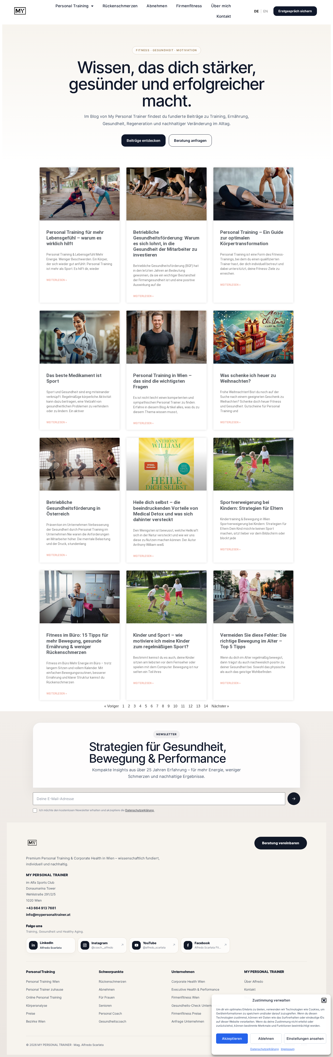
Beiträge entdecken (143, 140)
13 (198, 706)
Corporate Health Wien (188, 981)
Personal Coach (110, 1013)
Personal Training (72, 6)
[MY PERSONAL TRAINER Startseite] (32, 845)
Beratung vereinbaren (280, 843)
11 (183, 706)
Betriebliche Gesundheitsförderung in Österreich (73, 508)
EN (265, 11)
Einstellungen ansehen (305, 1038)
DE (256, 11)
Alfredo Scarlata (51, 947)
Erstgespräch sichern (295, 11)
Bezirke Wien (35, 1021)
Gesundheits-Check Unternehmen (196, 1005)
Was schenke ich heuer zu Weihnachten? (248, 378)
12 (190, 706)
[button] (324, 1000)
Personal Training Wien (43, 981)
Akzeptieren (232, 1038)
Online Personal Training (44, 997)
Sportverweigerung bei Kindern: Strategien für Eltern (251, 505)
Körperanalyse (36, 1005)
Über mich (221, 6)
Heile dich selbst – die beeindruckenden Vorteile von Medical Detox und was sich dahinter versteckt (165, 511)
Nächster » (220, 706)
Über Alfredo (253, 981)
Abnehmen (157, 6)
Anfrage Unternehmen (187, 1021)
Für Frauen (107, 997)
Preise (30, 1013)
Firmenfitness (189, 6)
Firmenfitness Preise (186, 1013)
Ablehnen (266, 1038)
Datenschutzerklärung (264, 1049)
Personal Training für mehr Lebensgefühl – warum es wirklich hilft (75, 238)
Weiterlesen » (56, 280)
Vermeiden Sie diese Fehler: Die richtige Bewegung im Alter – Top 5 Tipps (253, 640)
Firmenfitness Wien (185, 997)
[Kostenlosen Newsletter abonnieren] (293, 798)
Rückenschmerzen (120, 6)
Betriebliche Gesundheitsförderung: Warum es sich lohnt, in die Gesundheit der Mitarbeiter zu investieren (166, 244)
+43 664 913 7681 (41, 908)
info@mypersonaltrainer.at (48, 914)
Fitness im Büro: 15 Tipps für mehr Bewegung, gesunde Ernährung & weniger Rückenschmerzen (77, 643)
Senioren (105, 1005)
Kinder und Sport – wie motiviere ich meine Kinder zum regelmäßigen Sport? (161, 640)
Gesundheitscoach (112, 1021)
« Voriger (111, 706)
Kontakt (224, 16)
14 (206, 706)
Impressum (287, 1049)
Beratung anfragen (190, 140)
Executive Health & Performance (195, 989)
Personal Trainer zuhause (44, 989)
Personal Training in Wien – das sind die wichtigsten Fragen (162, 381)
